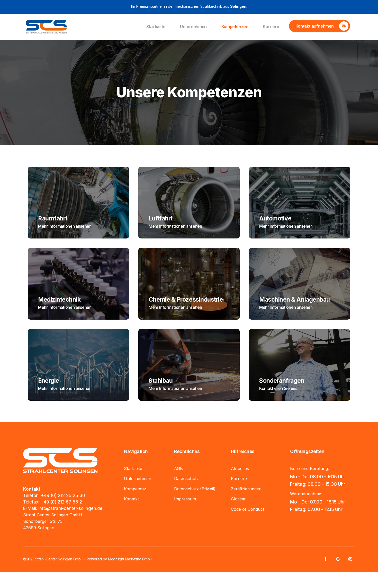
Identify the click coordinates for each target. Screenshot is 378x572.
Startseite (155, 26)
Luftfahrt (161, 218)
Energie (48, 380)
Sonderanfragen (281, 380)
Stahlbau (161, 380)
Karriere (271, 26)
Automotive (275, 218)
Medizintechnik (59, 299)
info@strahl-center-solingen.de (70, 508)
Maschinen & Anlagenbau (294, 299)
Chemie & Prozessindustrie (186, 299)
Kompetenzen (234, 26)
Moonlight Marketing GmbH (130, 559)
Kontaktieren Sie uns (278, 388)
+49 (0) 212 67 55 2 (61, 502)
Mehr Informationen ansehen (65, 226)
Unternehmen (193, 26)
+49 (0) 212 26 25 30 (63, 495)
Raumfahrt (52, 218)
